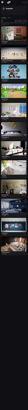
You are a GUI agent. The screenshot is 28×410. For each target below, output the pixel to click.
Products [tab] (4, 17)
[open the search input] (23, 2)
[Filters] (16, 21)
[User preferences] (25, 21)
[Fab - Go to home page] (8, 2)
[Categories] (2, 21)
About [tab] (9, 17)
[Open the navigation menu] (26, 2)
